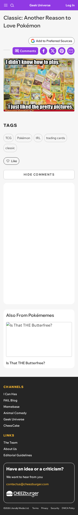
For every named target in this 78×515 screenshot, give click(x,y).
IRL (38, 138)
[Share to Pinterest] (61, 51)
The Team (10, 443)
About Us (10, 449)
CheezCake (11, 426)
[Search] (12, 5)
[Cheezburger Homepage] (39, 494)
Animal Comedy (15, 413)
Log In (70, 5)
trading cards (55, 138)
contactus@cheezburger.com (27, 484)
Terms (35, 508)
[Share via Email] (71, 51)
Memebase (11, 407)
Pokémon (23, 138)
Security (55, 508)
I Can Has (10, 394)
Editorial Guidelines (17, 455)
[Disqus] (39, 245)
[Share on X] (52, 51)
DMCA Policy (68, 508)
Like (14, 161)
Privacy (44, 508)
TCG (8, 138)
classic (10, 148)
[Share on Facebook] (43, 51)
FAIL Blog (10, 400)
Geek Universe (39, 5)
